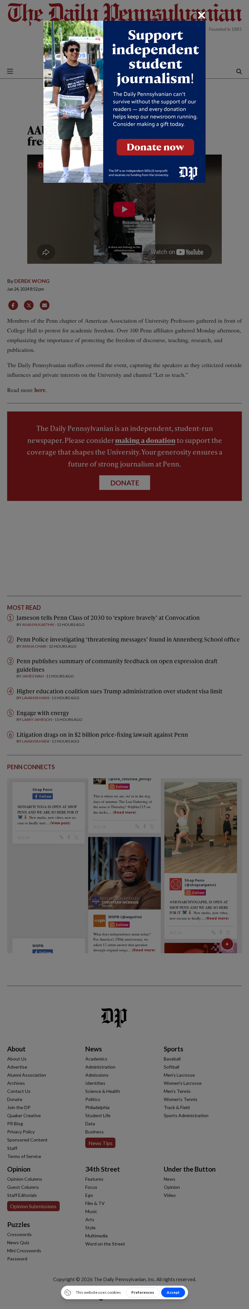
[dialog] (124, 654)
